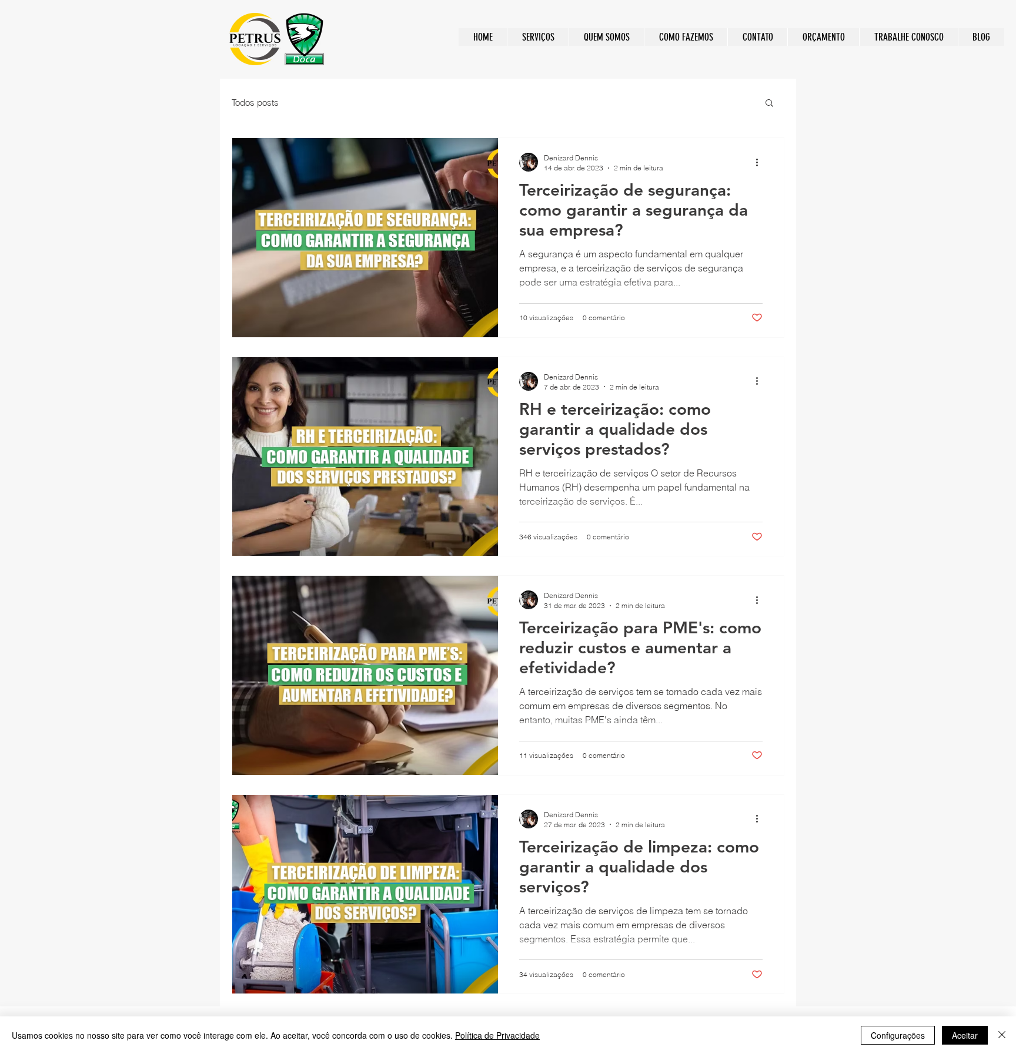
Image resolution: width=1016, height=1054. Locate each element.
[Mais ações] (761, 162)
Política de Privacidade (497, 1035)
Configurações (898, 1035)
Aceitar (965, 1035)
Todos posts (255, 102)
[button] (769, 104)
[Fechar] (1002, 1035)
